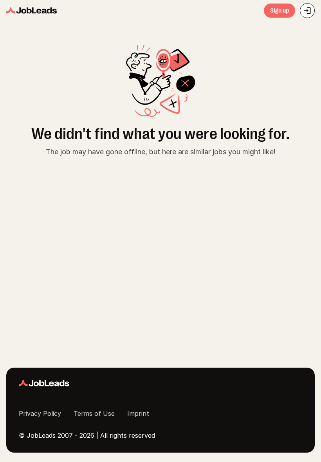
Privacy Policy (40, 413)
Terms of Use (94, 413)
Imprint (138, 413)
